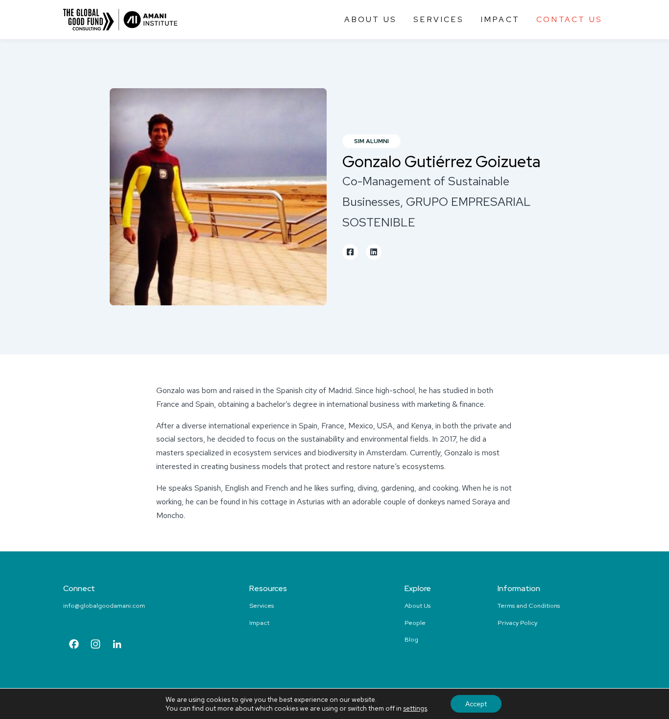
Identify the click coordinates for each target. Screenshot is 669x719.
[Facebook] (74, 645)
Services (438, 19)
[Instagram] (95, 645)
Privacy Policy (517, 623)
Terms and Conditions (529, 605)
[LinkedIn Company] (117, 645)
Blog (411, 639)
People (415, 623)
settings (415, 708)
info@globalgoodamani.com (104, 605)
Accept (476, 703)
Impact (500, 19)
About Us (370, 19)
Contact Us (569, 19)
